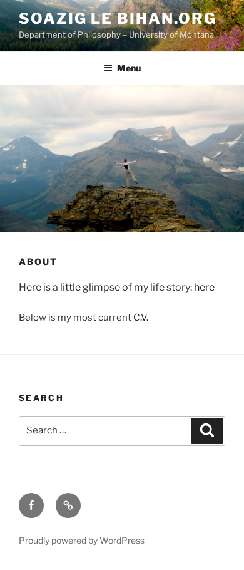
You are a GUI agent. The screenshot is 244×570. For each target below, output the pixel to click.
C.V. (140, 317)
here (204, 287)
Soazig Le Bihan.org (117, 18)
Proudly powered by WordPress (82, 540)
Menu (129, 68)
